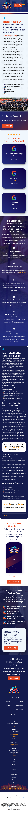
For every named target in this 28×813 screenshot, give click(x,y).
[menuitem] (14, 800)
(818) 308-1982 (19, 705)
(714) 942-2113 (20, 701)
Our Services (14, 772)
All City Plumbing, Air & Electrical (10, 35)
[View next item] (16, 576)
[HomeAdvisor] (21, 788)
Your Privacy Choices (19, 797)
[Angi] (23, 788)
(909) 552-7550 (20, 697)
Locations (14, 777)
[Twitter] (12, 788)
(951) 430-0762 (19, 709)
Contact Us (14, 782)
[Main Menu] (23, 5)
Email (13, 568)
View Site (14, 726)
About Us (14, 764)
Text (9, 568)
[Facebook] (7, 788)
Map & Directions (14, 725)
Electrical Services (14, 774)
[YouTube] (10, 788)
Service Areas (14, 766)
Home (14, 761)
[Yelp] (15, 788)
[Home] (6, 5)
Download (17, 568)
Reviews (14, 779)
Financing (14, 769)
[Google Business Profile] (4, 788)
